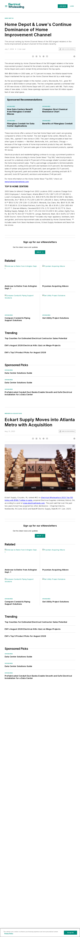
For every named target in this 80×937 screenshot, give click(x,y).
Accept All (70, 932)
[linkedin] (36, 56)
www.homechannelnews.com (17, 182)
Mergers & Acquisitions (13, 413)
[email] (47, 56)
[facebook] (33, 56)
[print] (74, 56)
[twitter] (40, 56)
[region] (40, 932)
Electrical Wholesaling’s (51, 497)
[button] (6, 6)
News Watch (9, 18)
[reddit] (43, 56)
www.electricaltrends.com (34, 503)
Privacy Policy (8, 933)
